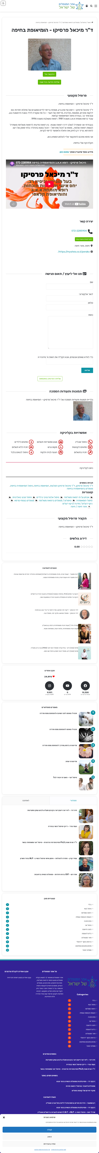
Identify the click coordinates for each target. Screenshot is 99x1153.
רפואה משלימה (86, 913)
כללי (90, 904)
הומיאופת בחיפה (41, 485)
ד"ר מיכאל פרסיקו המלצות (62, 485)
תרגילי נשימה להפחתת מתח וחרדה (63, 729)
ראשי (90, 22)
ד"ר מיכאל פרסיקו (84, 485)
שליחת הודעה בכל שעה (49, 82)
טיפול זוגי (88, 925)
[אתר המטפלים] (71, 6)
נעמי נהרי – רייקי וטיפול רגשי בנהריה (62, 826)
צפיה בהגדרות (49, 1144)
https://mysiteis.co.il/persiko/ (74, 251)
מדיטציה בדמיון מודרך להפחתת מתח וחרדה (59, 745)
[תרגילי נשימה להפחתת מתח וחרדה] (86, 735)
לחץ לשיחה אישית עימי (84, 239)
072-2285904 (79, 230)
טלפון (90, 302)
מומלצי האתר (87, 950)
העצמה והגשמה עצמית (84, 917)
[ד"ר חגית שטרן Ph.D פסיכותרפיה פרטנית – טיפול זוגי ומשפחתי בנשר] (86, 848)
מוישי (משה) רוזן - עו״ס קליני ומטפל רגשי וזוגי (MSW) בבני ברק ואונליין (54, 648)
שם (91, 282)
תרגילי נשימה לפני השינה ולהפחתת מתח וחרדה (58, 713)
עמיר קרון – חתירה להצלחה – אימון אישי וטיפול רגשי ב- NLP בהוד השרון (48, 858)
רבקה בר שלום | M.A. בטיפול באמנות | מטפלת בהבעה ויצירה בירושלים (54, 594)
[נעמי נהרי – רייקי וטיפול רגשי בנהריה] (86, 832)
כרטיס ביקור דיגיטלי (84, 942)
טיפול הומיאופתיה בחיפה (21, 485)
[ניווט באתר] (95, 7)
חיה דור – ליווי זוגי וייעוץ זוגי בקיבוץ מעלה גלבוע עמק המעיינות (52, 810)
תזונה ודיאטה (87, 929)
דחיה (49, 1137)
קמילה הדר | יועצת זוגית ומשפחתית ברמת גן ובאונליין (60, 625)
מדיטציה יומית (71, 761)
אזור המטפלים (87, 938)
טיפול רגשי (88, 909)
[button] (4, 1117)
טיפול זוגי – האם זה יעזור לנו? (65, 777)
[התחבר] (86, 7)
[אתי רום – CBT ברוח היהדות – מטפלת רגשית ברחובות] (86, 880)
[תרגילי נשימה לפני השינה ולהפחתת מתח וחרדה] (86, 719)
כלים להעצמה (87, 933)
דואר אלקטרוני (86, 294)
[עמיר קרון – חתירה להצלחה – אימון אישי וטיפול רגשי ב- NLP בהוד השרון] (86, 864)
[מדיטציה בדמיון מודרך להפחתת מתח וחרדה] (86, 751)
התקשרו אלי (49, 74)
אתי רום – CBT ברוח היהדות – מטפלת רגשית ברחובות (55, 874)
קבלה (49, 1130)
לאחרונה (25, 800)
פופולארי (73, 800)
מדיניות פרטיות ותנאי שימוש (42, 1149)
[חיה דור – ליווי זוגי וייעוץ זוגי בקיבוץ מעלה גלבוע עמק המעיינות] (86, 816)
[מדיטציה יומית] (86, 767)
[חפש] (91, 7)
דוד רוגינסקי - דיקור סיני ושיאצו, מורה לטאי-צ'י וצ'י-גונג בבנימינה (56, 610)
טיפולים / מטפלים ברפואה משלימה (74, 22)
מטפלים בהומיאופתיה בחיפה (80, 488)
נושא (90, 314)
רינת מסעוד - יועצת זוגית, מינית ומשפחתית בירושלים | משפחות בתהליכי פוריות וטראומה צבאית (46, 574)
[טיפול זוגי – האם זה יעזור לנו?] (86, 783)
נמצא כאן (64, 151)
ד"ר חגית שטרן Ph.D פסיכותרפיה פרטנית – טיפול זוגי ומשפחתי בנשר (49, 842)
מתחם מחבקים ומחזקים (84, 946)
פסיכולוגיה (88, 921)
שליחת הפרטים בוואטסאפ (50, 378)
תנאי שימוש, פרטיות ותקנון (58, 1149)
